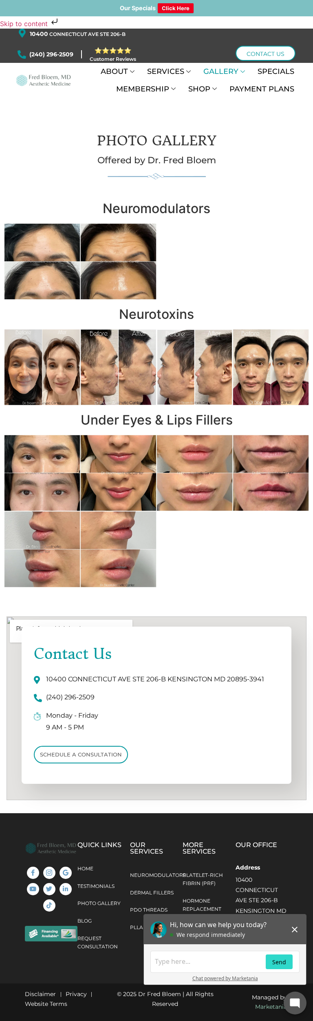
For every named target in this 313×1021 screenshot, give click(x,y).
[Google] (66, 873)
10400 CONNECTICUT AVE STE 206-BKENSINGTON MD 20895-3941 (261, 900)
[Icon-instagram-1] (49, 873)
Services (165, 71)
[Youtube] (33, 889)
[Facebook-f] (33, 873)
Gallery (220, 71)
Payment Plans (261, 89)
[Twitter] (49, 889)
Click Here (176, 8)
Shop (199, 89)
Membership (142, 89)
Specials (276, 71)
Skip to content (25, 24)
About (114, 71)
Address (248, 867)
